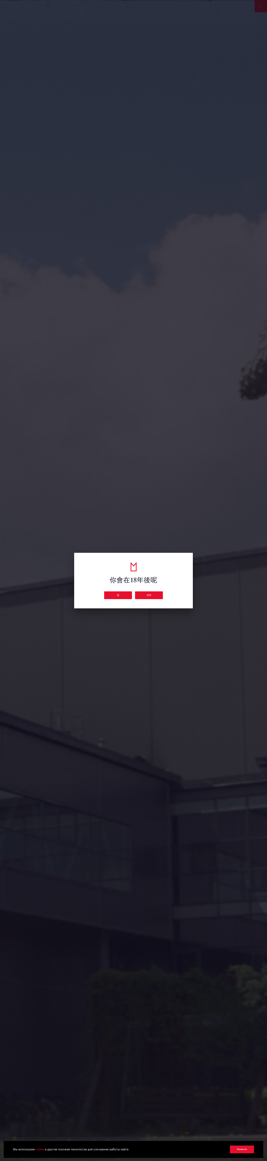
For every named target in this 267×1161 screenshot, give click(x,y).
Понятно (242, 1149)
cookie (39, 1149)
